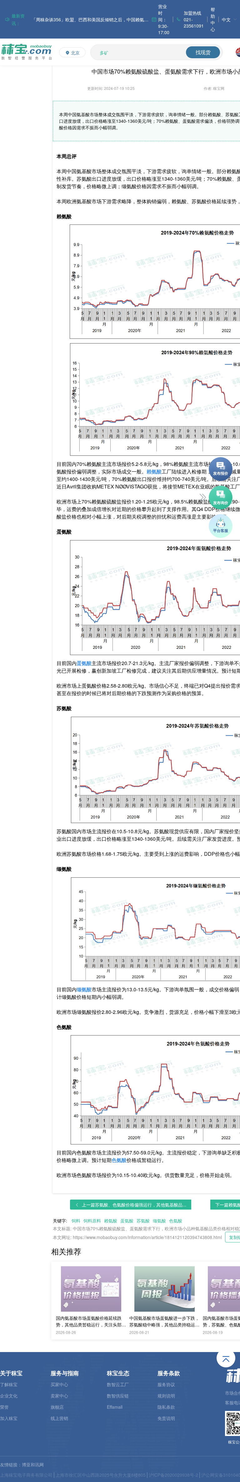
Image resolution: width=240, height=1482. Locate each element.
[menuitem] (229, 19)
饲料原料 (92, 1220)
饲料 (76, 1220)
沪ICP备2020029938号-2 (173, 1475)
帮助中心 (213, 19)
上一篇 (134, 1204)
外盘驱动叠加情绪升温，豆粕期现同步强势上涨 (77, 19)
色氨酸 (175, 1220)
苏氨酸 (143, 1220)
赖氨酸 (110, 1220)
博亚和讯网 (33, 1464)
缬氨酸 (159, 1220)
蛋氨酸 (126, 1220)
